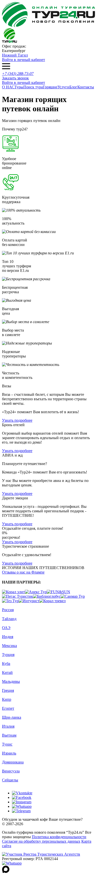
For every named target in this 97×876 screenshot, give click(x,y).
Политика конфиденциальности (59, 837)
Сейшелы (10, 780)
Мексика (9, 645)
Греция (8, 690)
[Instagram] (21, 802)
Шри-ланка (11, 717)
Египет (8, 708)
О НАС (8, 87)
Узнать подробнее (17, 420)
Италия (8, 726)
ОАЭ (6, 628)
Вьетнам (9, 735)
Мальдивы (11, 681)
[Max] (5, 872)
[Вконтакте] (22, 793)
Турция (8, 654)
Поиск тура (33, 87)
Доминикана (13, 762)
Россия (8, 610)
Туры (18, 87)
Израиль (9, 753)
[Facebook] (21, 797)
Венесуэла (11, 771)
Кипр (6, 699)
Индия (7, 637)
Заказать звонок (15, 78)
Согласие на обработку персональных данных (41, 841)
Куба (6, 663)
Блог (73, 87)
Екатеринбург (14, 51)
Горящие (50, 87)
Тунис (7, 744)
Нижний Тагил (15, 55)
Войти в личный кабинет (23, 60)
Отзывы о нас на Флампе (23, 572)
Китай (7, 672)
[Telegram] (21, 811)
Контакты (85, 87)
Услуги (63, 87)
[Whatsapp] (22, 806)
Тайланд (9, 619)
